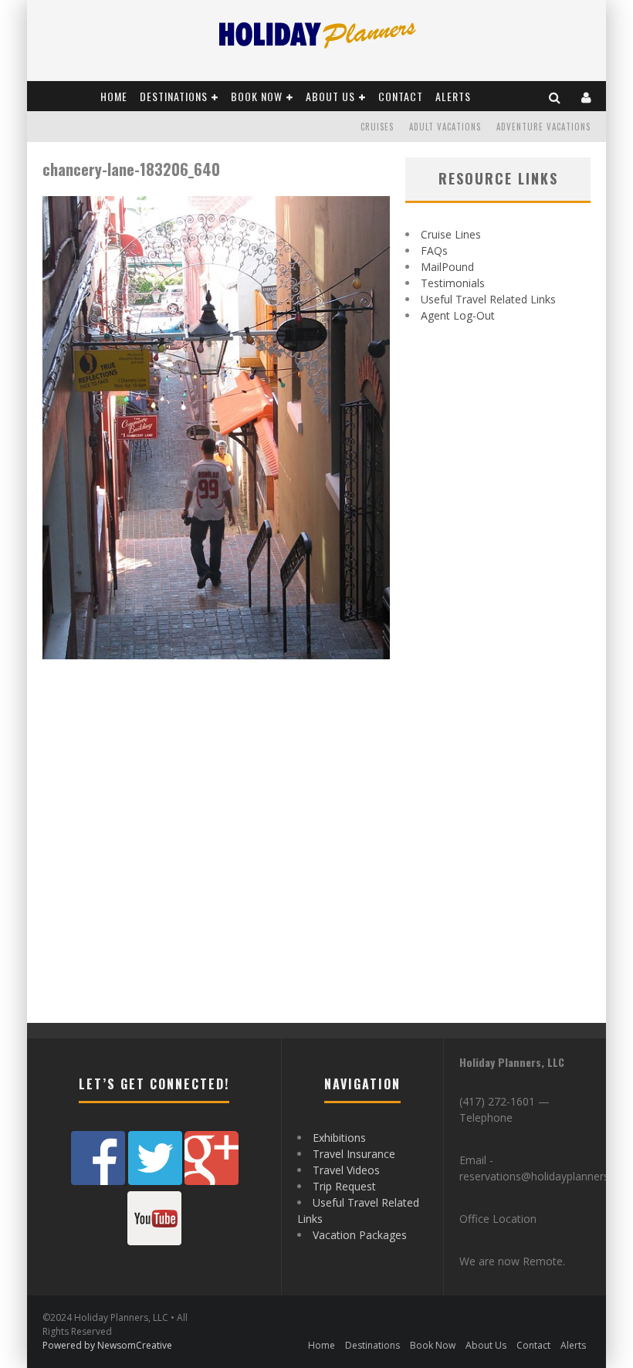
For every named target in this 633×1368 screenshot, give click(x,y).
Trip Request (344, 1186)
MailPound (447, 266)
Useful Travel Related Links (488, 299)
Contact (400, 96)
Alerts (453, 96)
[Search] (555, 96)
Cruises (377, 126)
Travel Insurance (354, 1153)
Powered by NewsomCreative (107, 1345)
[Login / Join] (586, 96)
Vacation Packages (360, 1234)
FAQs (434, 250)
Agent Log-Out (458, 315)
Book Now (257, 96)
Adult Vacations (445, 126)
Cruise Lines (451, 234)
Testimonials (453, 283)
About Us (330, 96)
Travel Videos (346, 1170)
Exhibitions (339, 1137)
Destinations (174, 96)
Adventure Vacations (543, 126)
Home (113, 96)
